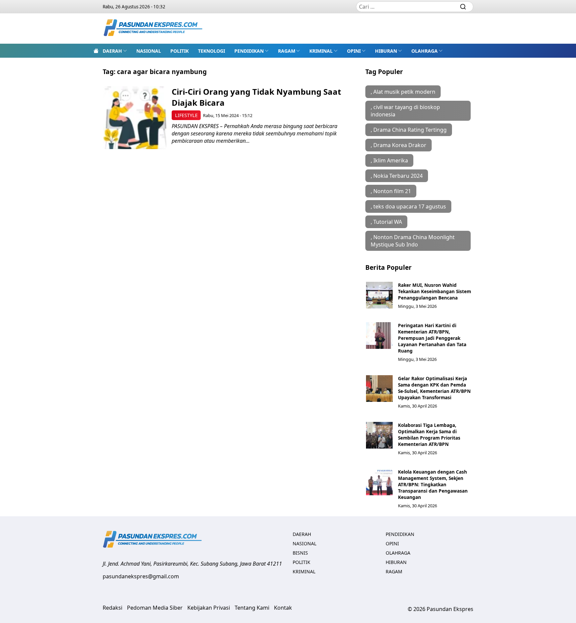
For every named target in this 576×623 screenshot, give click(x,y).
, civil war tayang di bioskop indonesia (405, 110)
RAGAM (286, 51)
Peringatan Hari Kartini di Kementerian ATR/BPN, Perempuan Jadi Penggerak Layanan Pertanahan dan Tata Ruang (432, 338)
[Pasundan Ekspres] (153, 28)
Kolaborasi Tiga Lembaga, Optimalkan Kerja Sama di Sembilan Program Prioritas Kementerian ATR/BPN (429, 434)
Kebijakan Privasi (208, 607)
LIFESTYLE (186, 115)
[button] (115, 51)
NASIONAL (148, 51)
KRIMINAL (321, 51)
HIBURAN (386, 51)
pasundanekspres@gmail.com (141, 576)
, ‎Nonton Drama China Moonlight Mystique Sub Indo (413, 240)
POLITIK (179, 51)
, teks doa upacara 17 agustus (408, 206)
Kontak (283, 607)
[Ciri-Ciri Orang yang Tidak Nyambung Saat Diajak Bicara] (134, 117)
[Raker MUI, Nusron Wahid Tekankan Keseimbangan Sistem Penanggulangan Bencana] (379, 295)
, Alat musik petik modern (403, 91)
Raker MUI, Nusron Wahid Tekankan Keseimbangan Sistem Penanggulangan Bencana (434, 291)
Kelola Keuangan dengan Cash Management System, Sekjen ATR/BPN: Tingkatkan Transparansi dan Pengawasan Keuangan (433, 484)
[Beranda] (96, 51)
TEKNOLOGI (211, 51)
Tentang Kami (252, 607)
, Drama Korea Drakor (398, 145)
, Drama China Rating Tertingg (409, 129)
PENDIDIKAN (249, 51)
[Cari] (463, 6)
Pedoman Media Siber (155, 607)
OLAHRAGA (424, 51)
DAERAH (112, 51)
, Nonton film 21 (391, 191)
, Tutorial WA (386, 221)
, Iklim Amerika (389, 160)
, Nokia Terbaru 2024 (397, 175)
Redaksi (112, 607)
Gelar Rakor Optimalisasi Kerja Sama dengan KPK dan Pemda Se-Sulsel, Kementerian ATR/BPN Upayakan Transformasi (434, 388)
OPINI (354, 51)
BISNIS (300, 553)
